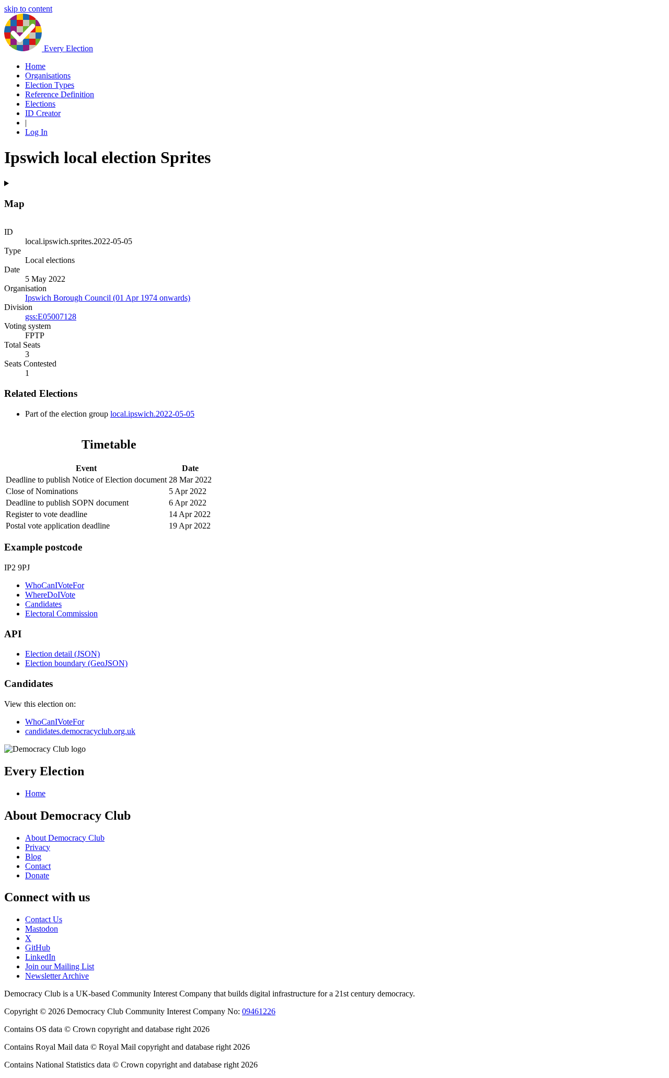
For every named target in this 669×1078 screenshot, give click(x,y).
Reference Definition (59, 94)
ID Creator (43, 113)
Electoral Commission (61, 613)
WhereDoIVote (50, 594)
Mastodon (41, 928)
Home (35, 66)
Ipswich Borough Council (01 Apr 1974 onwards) (107, 297)
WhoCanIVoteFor (54, 585)
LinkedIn (40, 957)
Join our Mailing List (59, 966)
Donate (37, 875)
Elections (40, 103)
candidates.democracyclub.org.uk (80, 731)
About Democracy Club (65, 837)
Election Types (49, 85)
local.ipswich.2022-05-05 (152, 413)
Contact (38, 866)
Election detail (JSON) (62, 653)
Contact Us (43, 919)
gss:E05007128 (50, 316)
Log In (36, 132)
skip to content (28, 8)
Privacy (37, 847)
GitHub (37, 947)
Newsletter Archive (57, 975)
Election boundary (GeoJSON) (76, 663)
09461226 (258, 1011)
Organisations (48, 75)
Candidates (43, 604)
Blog (33, 856)
